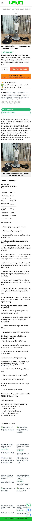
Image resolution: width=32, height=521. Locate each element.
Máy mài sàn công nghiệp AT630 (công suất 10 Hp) (22, 507)
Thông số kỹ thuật (8, 112)
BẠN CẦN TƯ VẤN (7, 453)
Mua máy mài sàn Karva (19, 99)
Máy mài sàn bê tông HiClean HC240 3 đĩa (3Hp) (23, 446)
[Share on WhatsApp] (3, 102)
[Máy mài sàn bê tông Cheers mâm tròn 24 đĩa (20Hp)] (8, 495)
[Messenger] (28, 510)
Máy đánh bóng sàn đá (21, 9)
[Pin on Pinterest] (15, 102)
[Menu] (2, 3)
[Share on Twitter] (9, 102)
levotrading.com (7, 366)
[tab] (16, 109)
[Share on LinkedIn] (19, 102)
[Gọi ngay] (28, 505)
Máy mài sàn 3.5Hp (21, 95)
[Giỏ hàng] (29, 3)
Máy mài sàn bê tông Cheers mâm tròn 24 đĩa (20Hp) (8, 507)
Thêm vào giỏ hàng (19, 69)
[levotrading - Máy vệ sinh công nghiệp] (16, 3)
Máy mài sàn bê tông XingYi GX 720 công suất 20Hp (7, 446)
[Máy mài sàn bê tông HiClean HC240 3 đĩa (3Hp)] (24, 434)
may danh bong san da (10, 95)
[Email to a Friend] (12, 102)
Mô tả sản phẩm (7, 109)
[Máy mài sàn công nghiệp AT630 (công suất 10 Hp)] (24, 495)
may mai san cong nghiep (17, 97)
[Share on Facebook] (6, 102)
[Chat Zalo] (28, 515)
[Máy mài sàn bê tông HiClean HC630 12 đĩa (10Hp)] (24, 465)
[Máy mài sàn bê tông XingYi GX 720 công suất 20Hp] (8, 434)
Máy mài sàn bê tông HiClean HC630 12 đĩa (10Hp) (23, 476)
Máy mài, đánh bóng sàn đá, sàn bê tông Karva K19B (7, 476)
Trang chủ (6, 9)
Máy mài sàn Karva (25, 92)
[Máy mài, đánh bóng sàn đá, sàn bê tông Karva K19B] (8, 465)
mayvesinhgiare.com (8, 415)
